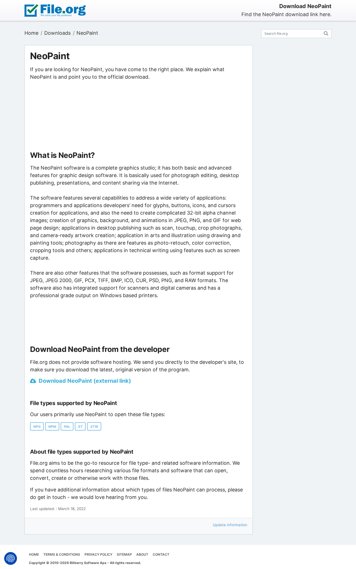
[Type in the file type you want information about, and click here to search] (326, 33)
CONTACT (161, 554)
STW (94, 426)
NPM (52, 426)
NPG (37, 426)
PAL (67, 426)
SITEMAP (124, 554)
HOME (34, 554)
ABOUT (142, 554)
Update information (230, 525)
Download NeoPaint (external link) (85, 380)
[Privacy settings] (10, 558)
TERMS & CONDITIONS (61, 554)
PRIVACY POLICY (98, 554)
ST (80, 426)
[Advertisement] (138, 116)
